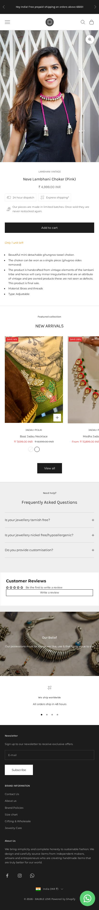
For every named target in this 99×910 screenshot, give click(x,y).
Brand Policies (14, 807)
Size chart (11, 814)
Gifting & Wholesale (18, 821)
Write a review (49, 592)
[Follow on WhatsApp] (32, 875)
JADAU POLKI (33, 430)
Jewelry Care (13, 828)
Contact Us (12, 794)
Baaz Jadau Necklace (34, 436)
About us (10, 800)
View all (49, 468)
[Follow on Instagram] (19, 875)
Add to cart (49, 227)
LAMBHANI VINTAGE (49, 171)
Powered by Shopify (63, 899)
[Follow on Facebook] (7, 875)
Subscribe (19, 770)
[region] (49, 696)
